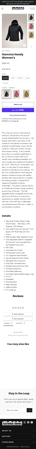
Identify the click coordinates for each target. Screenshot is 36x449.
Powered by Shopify (24, 446)
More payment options (18, 115)
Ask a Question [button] (19, 319)
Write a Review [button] (19, 314)
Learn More (8, 442)
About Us (6, 431)
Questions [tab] (19, 323)
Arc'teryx (6, 51)
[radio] (5, 78)
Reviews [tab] (7, 323)
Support (6, 436)
